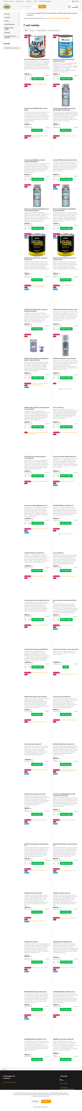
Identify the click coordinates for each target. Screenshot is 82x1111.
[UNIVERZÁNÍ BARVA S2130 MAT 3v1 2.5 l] (37, 1026)
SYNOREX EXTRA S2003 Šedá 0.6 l (62, 942)
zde (48, 1107)
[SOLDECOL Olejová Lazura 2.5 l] (65, 879)
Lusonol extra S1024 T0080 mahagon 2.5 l (35, 505)
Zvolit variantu (37, 130)
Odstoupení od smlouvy (9, 1082)
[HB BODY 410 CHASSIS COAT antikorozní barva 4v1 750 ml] (65, 244)
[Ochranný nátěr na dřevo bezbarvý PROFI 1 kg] (65, 587)
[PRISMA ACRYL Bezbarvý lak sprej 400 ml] (37, 683)
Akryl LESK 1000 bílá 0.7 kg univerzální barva (36, 59)
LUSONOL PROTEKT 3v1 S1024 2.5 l (34, 553)
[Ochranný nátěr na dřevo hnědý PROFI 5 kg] (37, 636)
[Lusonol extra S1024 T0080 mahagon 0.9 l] (65, 443)
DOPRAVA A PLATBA (8, 1)
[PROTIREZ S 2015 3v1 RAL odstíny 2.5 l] (65, 730)
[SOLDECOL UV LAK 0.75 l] (37, 928)
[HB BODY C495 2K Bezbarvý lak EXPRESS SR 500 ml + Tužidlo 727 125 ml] (37, 345)
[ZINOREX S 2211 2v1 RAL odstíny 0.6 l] (65, 1026)
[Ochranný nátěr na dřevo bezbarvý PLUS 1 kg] (37, 587)
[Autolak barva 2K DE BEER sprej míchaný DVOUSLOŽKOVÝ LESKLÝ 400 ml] (65, 95)
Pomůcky (7, 33)
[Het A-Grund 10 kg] (65, 394)
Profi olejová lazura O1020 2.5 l (32, 744)
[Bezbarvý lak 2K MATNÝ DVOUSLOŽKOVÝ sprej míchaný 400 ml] (65, 195)
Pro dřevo (7, 17)
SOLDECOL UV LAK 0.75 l (31, 942)
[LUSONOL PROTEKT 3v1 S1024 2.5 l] (37, 539)
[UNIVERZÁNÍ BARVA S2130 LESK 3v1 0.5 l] (37, 978)
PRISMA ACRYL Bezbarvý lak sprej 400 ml (35, 696)
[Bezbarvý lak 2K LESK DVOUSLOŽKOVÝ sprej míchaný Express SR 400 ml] (37, 195)
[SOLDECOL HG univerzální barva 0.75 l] (37, 780)
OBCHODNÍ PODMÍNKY (44, 1)
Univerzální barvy (9, 24)
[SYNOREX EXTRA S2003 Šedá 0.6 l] (65, 928)
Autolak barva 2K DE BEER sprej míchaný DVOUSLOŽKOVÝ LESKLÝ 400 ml (64, 109)
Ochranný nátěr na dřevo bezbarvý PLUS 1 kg (36, 600)
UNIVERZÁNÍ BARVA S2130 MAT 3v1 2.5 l (35, 1039)
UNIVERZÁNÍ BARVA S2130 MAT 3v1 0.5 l (64, 991)
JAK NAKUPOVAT (20, 1)
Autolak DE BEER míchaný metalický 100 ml (65, 160)
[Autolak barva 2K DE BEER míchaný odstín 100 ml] (37, 95)
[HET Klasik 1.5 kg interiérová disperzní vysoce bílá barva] (37, 443)
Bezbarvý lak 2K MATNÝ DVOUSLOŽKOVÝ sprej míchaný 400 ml (64, 209)
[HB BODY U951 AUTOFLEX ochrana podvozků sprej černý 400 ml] (37, 394)
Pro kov (6, 21)
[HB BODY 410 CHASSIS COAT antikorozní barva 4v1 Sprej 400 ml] (37, 296)
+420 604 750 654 (67, 1089)
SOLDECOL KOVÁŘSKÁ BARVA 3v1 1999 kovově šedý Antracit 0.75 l (64, 794)
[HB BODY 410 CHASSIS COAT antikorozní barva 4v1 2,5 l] (37, 244)
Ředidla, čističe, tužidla (9, 28)
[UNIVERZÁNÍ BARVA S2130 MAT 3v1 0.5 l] (65, 978)
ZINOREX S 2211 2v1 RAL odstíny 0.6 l (63, 1039)
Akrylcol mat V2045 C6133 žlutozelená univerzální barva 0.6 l (63, 60)
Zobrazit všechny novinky (10, 48)
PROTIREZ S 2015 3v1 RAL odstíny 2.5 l (64, 744)
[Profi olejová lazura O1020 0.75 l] (65, 683)
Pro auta (7, 14)
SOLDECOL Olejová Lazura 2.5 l (61, 893)
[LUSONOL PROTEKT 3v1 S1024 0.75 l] (65, 492)
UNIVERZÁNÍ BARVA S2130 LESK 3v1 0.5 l (35, 991)
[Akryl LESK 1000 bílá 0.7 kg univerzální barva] (37, 46)
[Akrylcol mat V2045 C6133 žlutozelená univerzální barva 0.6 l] (65, 46)
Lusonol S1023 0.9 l (58, 553)
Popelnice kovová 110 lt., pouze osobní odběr (65, 649)
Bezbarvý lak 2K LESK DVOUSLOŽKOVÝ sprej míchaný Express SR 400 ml (36, 209)
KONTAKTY (29, 1)
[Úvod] (9, 6)
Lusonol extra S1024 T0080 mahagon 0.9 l (64, 456)
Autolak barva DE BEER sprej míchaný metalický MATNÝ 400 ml (34, 160)
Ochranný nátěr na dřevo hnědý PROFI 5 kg (36, 649)
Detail (66, 667)
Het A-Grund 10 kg (58, 407)
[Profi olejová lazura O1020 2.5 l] (37, 730)
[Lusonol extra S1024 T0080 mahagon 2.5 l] (37, 492)
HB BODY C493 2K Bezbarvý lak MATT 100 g (65, 309)
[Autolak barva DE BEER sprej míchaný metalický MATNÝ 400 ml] (37, 146)
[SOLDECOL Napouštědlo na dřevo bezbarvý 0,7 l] (37, 830)
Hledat (42, 6)
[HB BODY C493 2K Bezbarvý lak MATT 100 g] (65, 296)
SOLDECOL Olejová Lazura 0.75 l (33, 893)
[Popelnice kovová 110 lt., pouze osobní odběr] (65, 636)
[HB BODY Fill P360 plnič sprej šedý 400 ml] (65, 345)
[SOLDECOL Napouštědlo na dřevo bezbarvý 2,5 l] (65, 830)
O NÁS (35, 1)
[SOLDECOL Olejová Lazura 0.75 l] (37, 879)
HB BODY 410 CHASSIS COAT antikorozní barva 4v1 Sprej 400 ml (35, 310)
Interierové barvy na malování (10, 36)
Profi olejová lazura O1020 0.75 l (62, 696)
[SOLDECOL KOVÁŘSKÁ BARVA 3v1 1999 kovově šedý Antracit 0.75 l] (65, 780)
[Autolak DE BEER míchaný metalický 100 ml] (65, 146)
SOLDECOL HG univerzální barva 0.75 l (35, 794)
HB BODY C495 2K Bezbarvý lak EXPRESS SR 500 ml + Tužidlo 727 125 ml (36, 359)
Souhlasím (46, 1101)
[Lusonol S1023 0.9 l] (65, 539)
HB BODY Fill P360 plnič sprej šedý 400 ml (64, 358)
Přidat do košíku (38, 79)
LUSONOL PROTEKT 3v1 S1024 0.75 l (63, 505)
